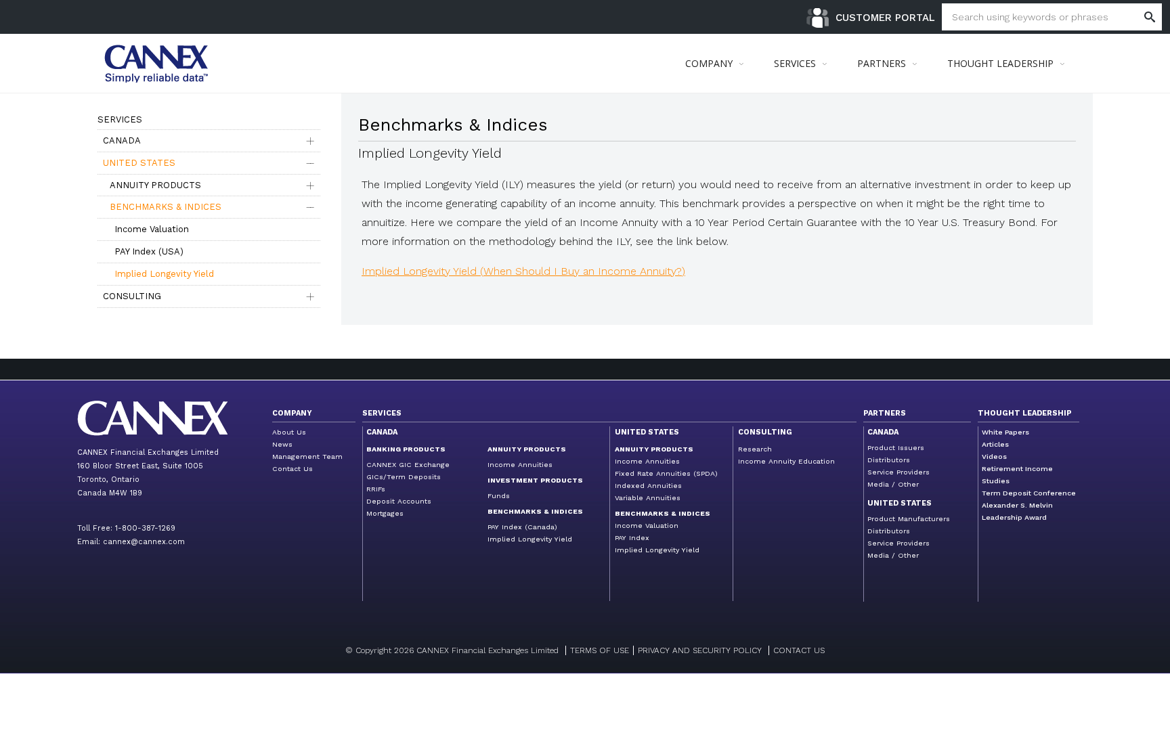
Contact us (799, 650)
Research (755, 449)
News (282, 444)
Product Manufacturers (908, 518)
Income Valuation (151, 229)
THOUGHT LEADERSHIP (1000, 63)
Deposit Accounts (398, 501)
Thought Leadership (1025, 413)
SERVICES (795, 63)
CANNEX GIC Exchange (408, 464)
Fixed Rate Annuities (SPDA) (666, 473)
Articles (995, 444)
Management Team (307, 456)
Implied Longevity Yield (164, 274)
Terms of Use (599, 650)
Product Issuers (895, 447)
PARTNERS (881, 63)
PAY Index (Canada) (522, 526)
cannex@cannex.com (144, 541)
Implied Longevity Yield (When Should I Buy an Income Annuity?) (523, 271)
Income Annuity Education (786, 461)
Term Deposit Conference (1029, 493)
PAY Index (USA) (148, 251)
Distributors (888, 459)
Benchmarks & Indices (165, 207)
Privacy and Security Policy (700, 650)
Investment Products (535, 480)
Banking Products (406, 449)
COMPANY (709, 63)
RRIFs (375, 489)
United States (139, 163)
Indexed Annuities (648, 485)
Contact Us (292, 468)
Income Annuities (520, 464)
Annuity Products (155, 185)
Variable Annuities (647, 497)
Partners (884, 413)
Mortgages (385, 513)
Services (382, 413)
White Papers (1005, 432)
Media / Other (893, 484)
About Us (289, 432)
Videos (994, 456)
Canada (122, 140)
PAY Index (632, 537)
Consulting (132, 296)
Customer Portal (885, 18)
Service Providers (898, 472)
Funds (499, 495)
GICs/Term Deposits (403, 476)
